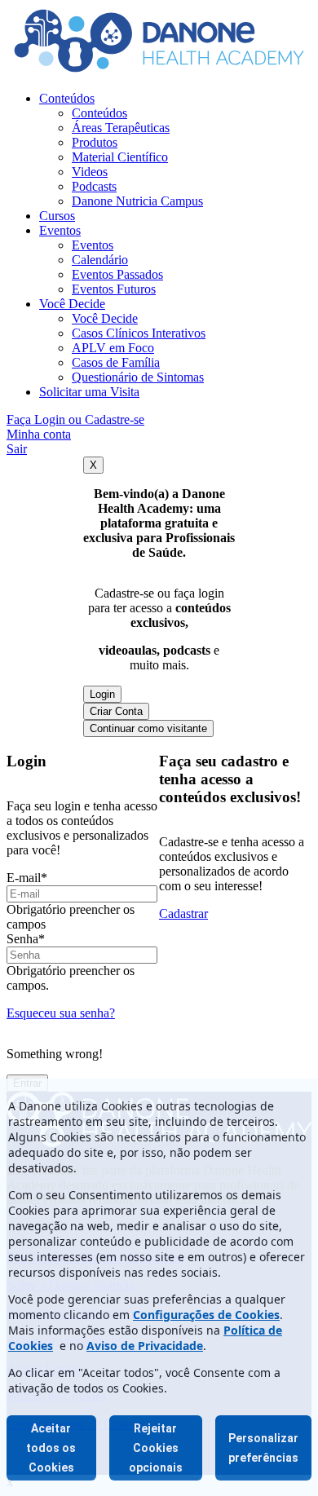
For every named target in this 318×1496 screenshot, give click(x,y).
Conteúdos (67, 98)
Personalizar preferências (263, 1448)
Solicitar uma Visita (89, 392)
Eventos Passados (117, 274)
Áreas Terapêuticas (121, 128)
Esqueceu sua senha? (61, 1013)
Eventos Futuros (114, 289)
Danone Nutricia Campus (137, 201)
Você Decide (72, 304)
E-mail (27, 878)
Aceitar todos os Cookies (51, 1448)
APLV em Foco (113, 348)
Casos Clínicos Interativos (138, 333)
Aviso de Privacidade (144, 1345)
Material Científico (120, 157)
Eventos (60, 230)
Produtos (94, 142)
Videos (90, 172)
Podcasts (94, 186)
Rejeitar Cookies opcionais (156, 1448)
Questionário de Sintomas (138, 377)
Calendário (100, 260)
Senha (26, 939)
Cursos (57, 216)
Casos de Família (116, 362)
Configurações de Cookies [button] (206, 1314)
